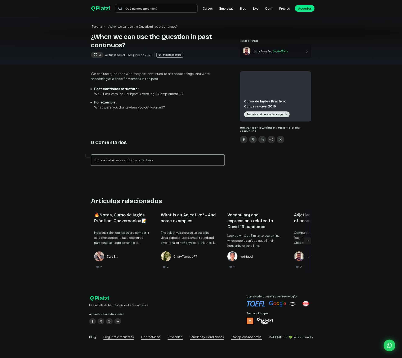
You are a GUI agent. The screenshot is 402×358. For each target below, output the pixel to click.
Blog (243, 8)
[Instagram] (109, 321)
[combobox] (156, 8)
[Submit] (120, 8)
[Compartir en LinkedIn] (262, 139)
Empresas (226, 8)
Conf (269, 8)
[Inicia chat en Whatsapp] (389, 345)
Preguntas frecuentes (118, 337)
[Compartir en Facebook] (243, 139)
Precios (284, 8)
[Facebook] (92, 321)
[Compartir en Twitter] (253, 139)
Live (256, 8)
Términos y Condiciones (207, 337)
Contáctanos (150, 337)
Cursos (208, 8)
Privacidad (175, 337)
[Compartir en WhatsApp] (271, 139)
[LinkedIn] (117, 321)
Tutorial (97, 26)
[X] (101, 321)
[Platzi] (100, 8)
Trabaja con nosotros (246, 337)
